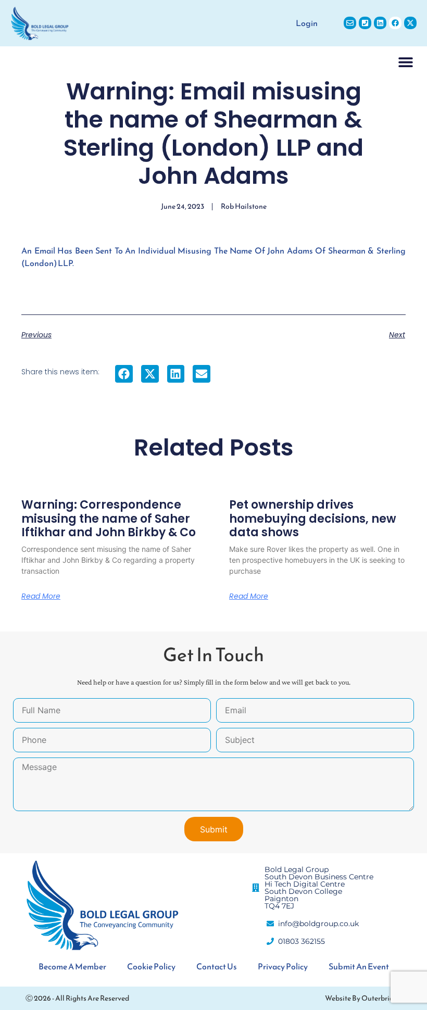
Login (307, 23)
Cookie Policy (151, 966)
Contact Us (216, 966)
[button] (406, 61)
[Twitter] (410, 23)
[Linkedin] (380, 23)
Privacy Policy (283, 966)
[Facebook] (395, 23)
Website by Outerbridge (363, 998)
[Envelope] (350, 23)
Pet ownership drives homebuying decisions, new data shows (312, 518)
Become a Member (72, 966)
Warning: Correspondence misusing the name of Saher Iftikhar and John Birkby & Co (108, 518)
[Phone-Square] (365, 23)
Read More (40, 596)
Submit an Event (359, 966)
